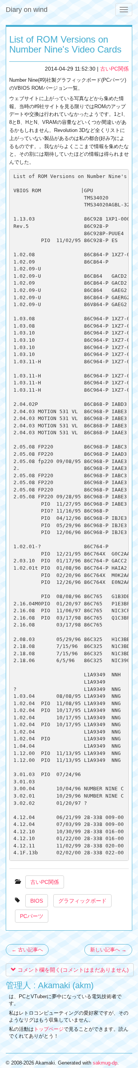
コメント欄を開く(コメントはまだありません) (72, 970)
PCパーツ (31, 916)
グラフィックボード (82, 901)
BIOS (36, 901)
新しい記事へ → (108, 950)
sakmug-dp (105, 1063)
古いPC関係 (114, 69)
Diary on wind (27, 9)
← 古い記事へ (27, 950)
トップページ (49, 1029)
